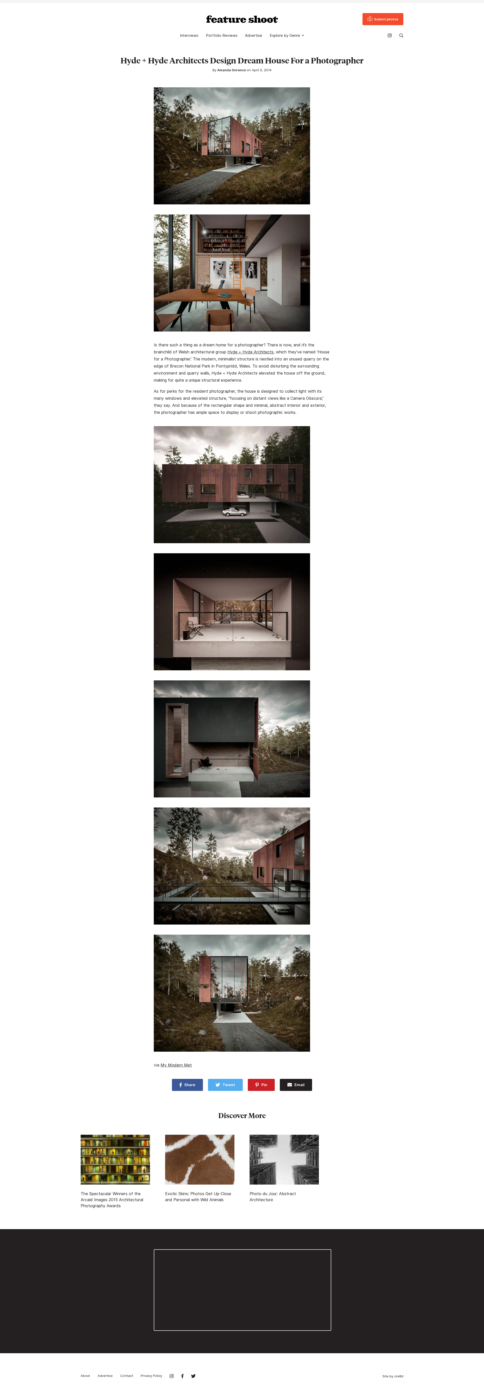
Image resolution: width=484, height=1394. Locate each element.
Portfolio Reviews (221, 35)
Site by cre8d (392, 1376)
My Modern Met (176, 1065)
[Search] (401, 35)
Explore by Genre (285, 35)
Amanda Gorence (231, 70)
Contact (126, 1376)
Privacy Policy (151, 1376)
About (85, 1376)
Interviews (189, 35)
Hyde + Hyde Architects (250, 352)
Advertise (253, 35)
